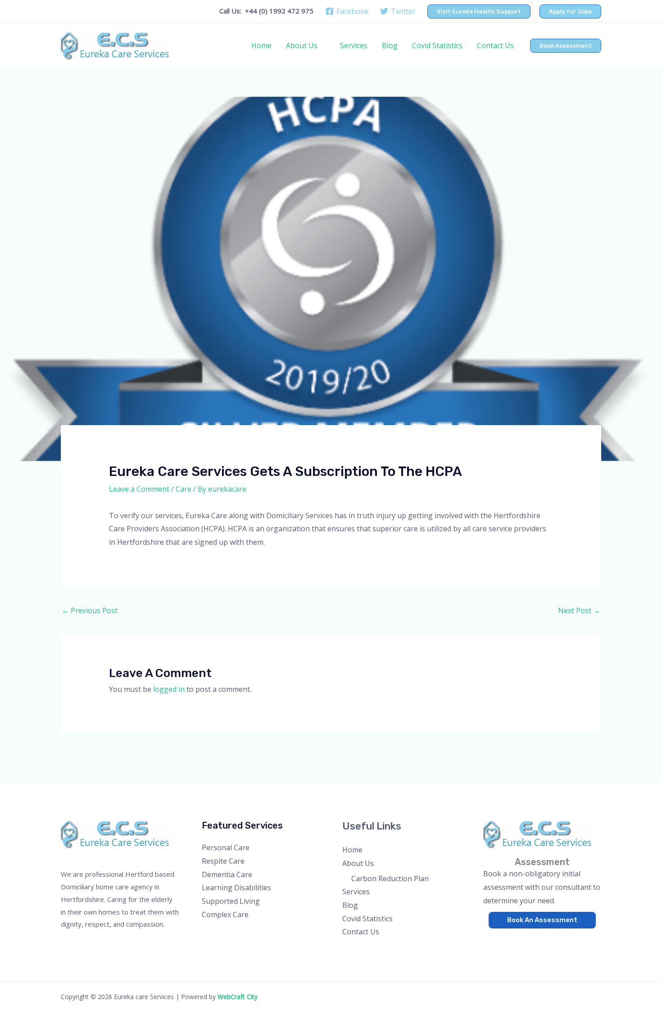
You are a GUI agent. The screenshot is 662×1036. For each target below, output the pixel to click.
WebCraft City (238, 996)
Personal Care (225, 847)
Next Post (579, 610)
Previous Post (90, 610)
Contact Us (495, 45)
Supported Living (231, 901)
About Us (301, 45)
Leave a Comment (139, 489)
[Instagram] (514, 939)
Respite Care (223, 861)
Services (353, 45)
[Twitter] (501, 939)
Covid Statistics (437, 45)
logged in (169, 689)
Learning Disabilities (236, 887)
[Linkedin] (538, 939)
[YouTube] (526, 939)
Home (261, 45)
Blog (390, 45)
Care (183, 489)
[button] (479, 11)
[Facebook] (489, 939)
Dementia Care (227, 874)
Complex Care (225, 914)
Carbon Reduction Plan (390, 879)
